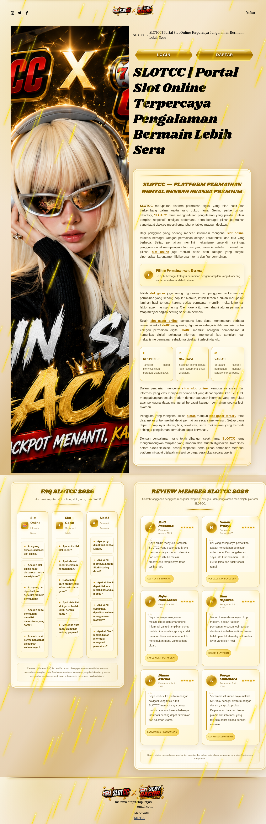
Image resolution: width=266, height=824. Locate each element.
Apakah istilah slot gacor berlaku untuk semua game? (69, 608)
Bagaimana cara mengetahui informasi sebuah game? (69, 586)
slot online (235, 233)
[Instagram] (13, 13)
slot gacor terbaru (222, 416)
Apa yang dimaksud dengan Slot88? (103, 545)
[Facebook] (27, 13)
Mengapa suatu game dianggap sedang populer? (70, 629)
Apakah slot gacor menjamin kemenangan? (68, 565)
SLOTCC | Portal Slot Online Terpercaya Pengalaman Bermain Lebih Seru (196, 35)
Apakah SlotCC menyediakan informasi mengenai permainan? (104, 639)
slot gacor (157, 293)
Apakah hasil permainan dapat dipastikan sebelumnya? (34, 642)
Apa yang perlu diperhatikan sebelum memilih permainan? (35, 593)
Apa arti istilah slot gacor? (69, 548)
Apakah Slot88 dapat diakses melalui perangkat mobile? (104, 588)
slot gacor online (163, 320)
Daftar (250, 13)
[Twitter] (20, 13)
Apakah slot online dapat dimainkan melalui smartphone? (34, 571)
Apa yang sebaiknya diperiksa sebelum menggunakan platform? (104, 612)
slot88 (166, 325)
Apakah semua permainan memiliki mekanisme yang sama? (35, 617)
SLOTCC (139, 35)
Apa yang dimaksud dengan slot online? (34, 550)
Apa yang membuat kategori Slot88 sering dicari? (104, 566)
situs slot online (195, 388)
